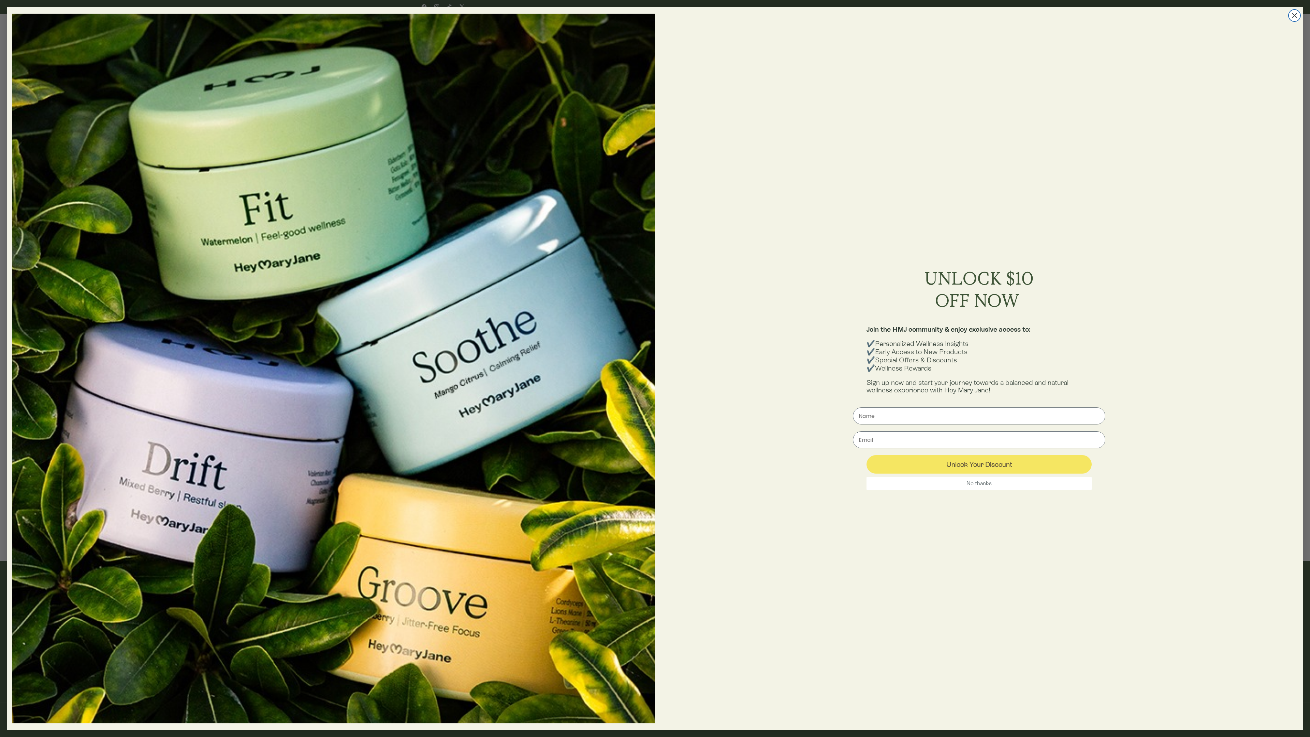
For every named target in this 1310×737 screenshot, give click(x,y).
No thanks (979, 483)
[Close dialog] (1294, 15)
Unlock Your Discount (979, 464)
